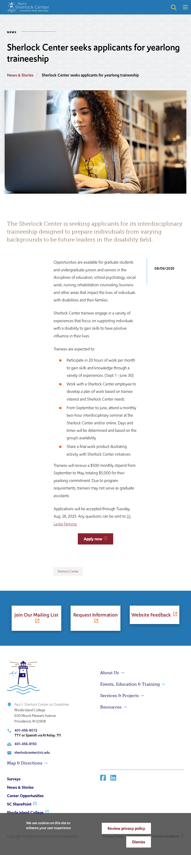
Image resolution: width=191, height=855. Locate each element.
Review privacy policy (126, 828)
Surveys (13, 779)
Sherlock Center (68, 571)
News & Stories (20, 75)
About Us (109, 672)
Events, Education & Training (130, 684)
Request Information (95, 614)
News (12, 32)
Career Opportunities (25, 796)
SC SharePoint (19, 804)
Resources (111, 707)
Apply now (93, 539)
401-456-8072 (25, 730)
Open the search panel (173, 7)
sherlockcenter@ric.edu (32, 752)
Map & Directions (24, 763)
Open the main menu (185, 7)
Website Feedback (151, 614)
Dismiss (138, 842)
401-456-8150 (25, 743)
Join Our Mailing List (36, 614)
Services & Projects (119, 695)
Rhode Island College (25, 812)
